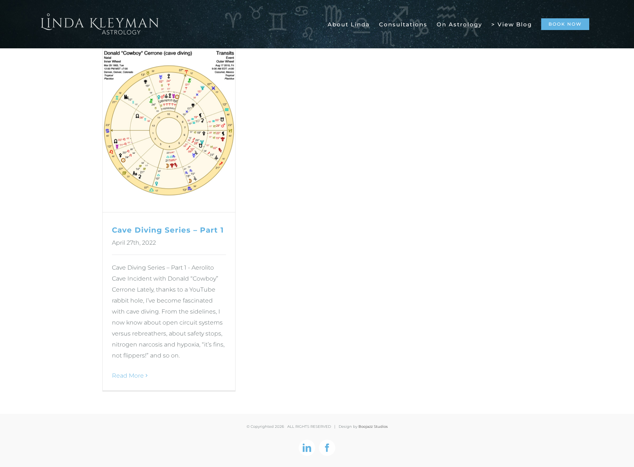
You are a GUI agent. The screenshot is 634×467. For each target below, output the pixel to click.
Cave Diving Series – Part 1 (168, 230)
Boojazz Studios (373, 426)
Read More (128, 375)
